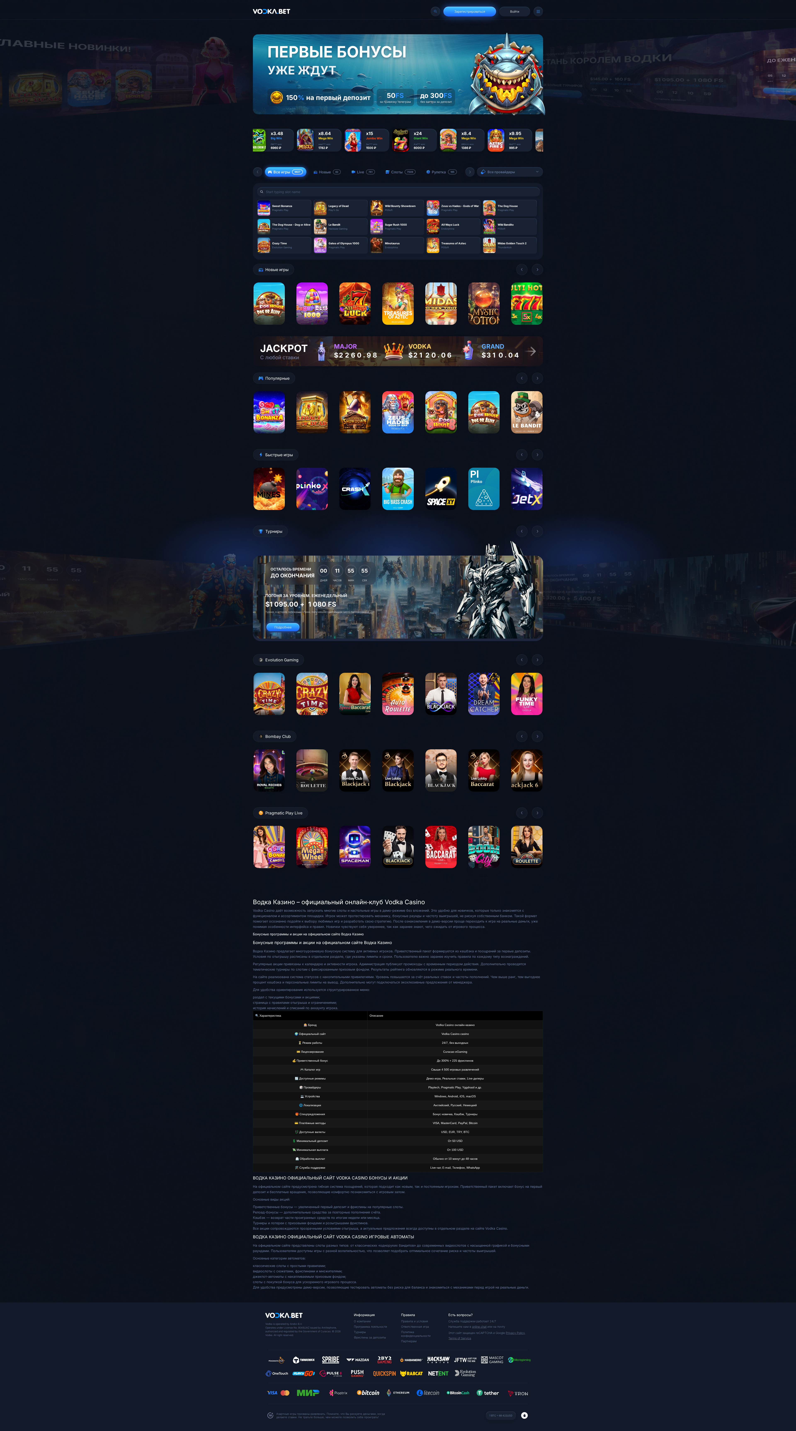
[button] (257, 172)
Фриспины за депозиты (370, 1337)
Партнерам (409, 1341)
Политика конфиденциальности (416, 1333)
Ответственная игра (415, 1326)
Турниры (360, 1332)
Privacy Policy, (515, 1333)
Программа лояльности (370, 1326)
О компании (362, 1321)
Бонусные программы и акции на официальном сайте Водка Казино (308, 934)
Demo (269, 328)
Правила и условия (414, 1321)
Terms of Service (459, 1338)
